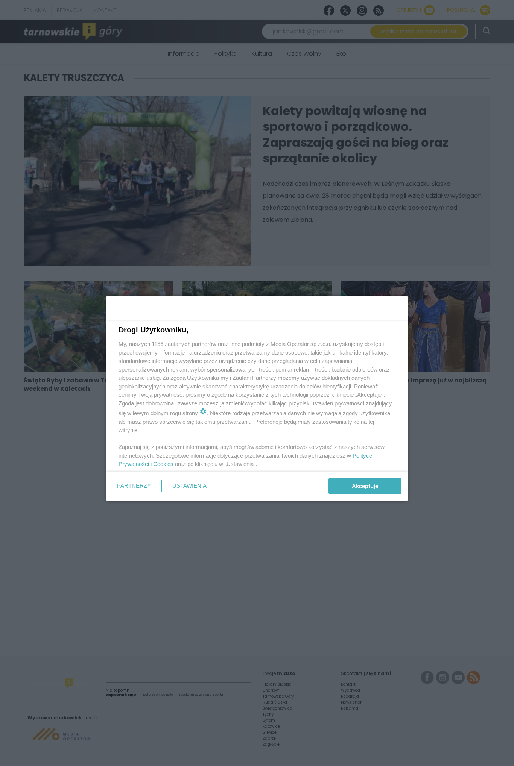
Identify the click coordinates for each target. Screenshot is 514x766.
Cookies (163, 464)
